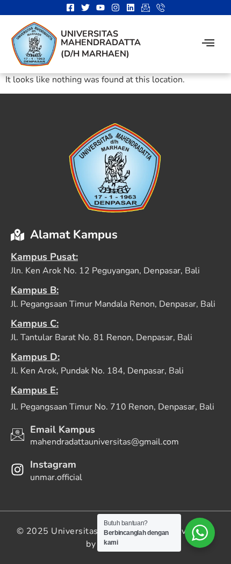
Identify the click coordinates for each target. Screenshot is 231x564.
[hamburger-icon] (208, 44)
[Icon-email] (145, 7)
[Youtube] (100, 7)
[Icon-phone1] (160, 7)
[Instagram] (115, 7)
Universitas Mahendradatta (101, 38)
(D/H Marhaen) (95, 54)
